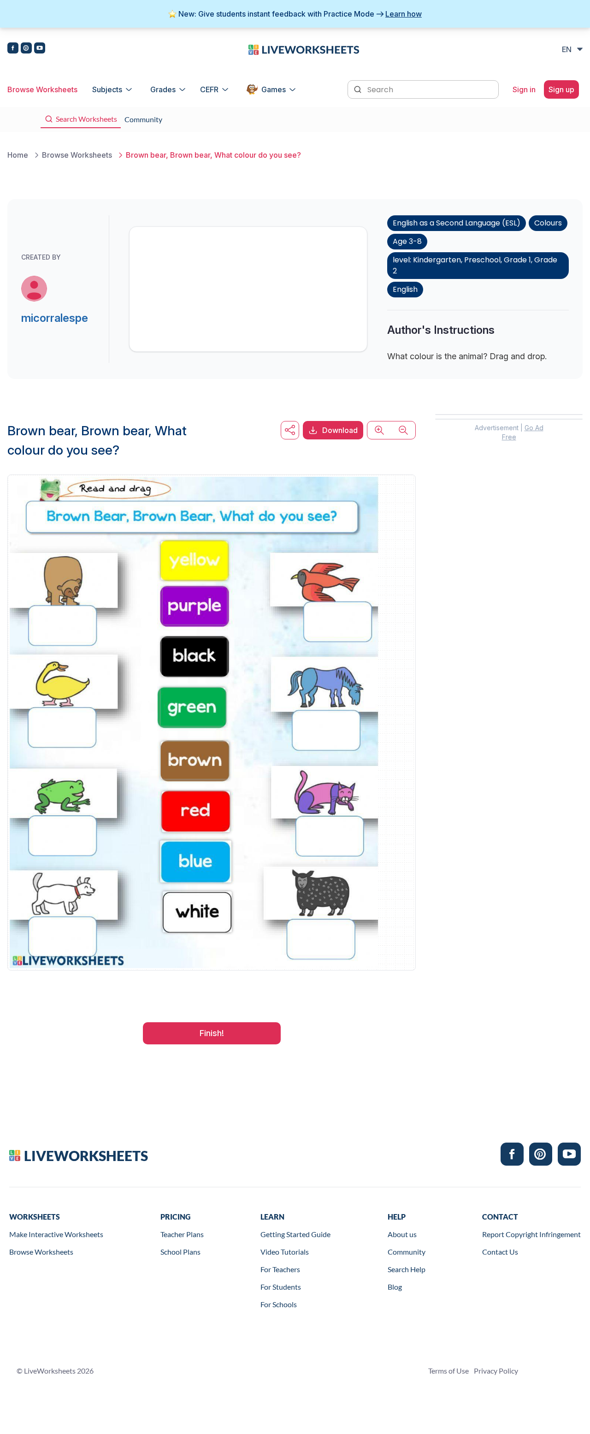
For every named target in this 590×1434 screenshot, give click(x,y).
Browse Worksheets (42, 89)
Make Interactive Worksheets (56, 1234)
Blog (395, 1286)
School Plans (180, 1251)
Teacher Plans (182, 1234)
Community (406, 1251)
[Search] (359, 88)
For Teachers (280, 1269)
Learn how (403, 13)
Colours (548, 223)
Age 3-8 (407, 241)
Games (273, 89)
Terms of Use (448, 1370)
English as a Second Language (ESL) (456, 223)
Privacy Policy (496, 1370)
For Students (280, 1286)
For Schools (278, 1304)
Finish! (212, 1033)
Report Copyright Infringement (531, 1234)
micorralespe (54, 318)
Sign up (561, 89)
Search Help (406, 1269)
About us (402, 1234)
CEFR (209, 89)
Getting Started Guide (295, 1234)
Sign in (524, 89)
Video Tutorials (284, 1251)
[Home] (303, 48)
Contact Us (500, 1251)
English (405, 289)
